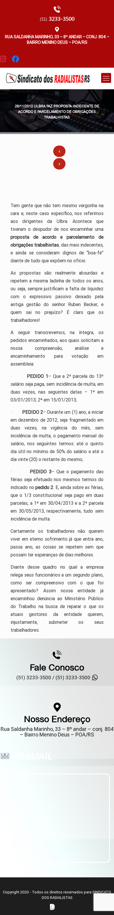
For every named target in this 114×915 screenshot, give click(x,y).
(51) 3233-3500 (73, 677)
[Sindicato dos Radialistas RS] (48, 77)
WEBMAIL (32, 756)
